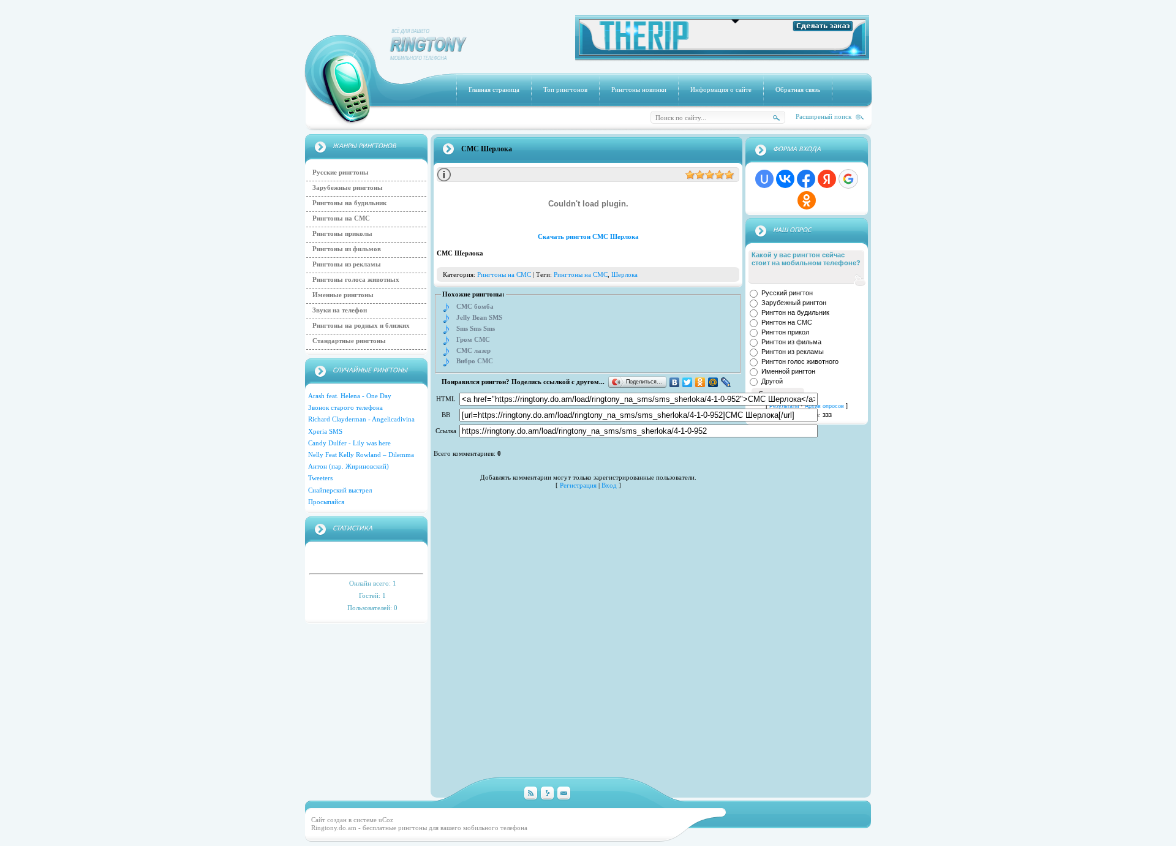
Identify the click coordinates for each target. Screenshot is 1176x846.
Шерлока (624, 274)
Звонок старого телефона (345, 407)
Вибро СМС (474, 361)
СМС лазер (473, 350)
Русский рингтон (787, 292)
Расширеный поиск (823, 116)
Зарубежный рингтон (793, 302)
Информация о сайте (721, 89)
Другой (772, 381)
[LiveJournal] (726, 382)
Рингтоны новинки (638, 89)
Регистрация (578, 485)
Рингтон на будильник (795, 312)
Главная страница (494, 89)
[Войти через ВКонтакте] (785, 179)
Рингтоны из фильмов (346, 248)
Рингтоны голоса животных (355, 279)
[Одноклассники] (700, 382)
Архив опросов (824, 406)
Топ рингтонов (565, 89)
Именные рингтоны (343, 294)
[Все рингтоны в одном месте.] (722, 53)
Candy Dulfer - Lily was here (349, 443)
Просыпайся (326, 501)
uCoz (386, 819)
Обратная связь (797, 89)
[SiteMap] (547, 794)
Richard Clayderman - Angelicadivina (361, 419)
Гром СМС (473, 339)
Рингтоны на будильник (349, 202)
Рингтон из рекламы (792, 351)
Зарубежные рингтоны (347, 187)
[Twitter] (687, 382)
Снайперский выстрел (340, 490)
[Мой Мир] (713, 382)
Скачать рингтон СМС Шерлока (588, 236)
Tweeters (320, 478)
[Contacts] (564, 794)
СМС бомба (475, 306)
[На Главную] (429, 57)
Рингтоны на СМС (341, 218)
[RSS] (531, 794)
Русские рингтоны (340, 172)
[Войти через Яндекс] (827, 179)
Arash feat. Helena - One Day (349, 395)
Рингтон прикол (785, 332)
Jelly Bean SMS (479, 317)
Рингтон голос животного (800, 361)
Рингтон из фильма (791, 342)
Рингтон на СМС (786, 322)
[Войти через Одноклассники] (806, 200)
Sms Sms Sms (475, 328)
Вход (609, 485)
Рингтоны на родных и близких (361, 325)
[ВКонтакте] (674, 382)
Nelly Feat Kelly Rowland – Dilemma (361, 454)
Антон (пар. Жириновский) (348, 466)
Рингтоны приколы (342, 233)
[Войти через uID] (764, 179)
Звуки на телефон (339, 310)
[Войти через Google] (848, 179)
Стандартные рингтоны (349, 340)
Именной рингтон (788, 371)
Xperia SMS (325, 431)
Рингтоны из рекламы (346, 264)
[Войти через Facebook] (806, 179)
